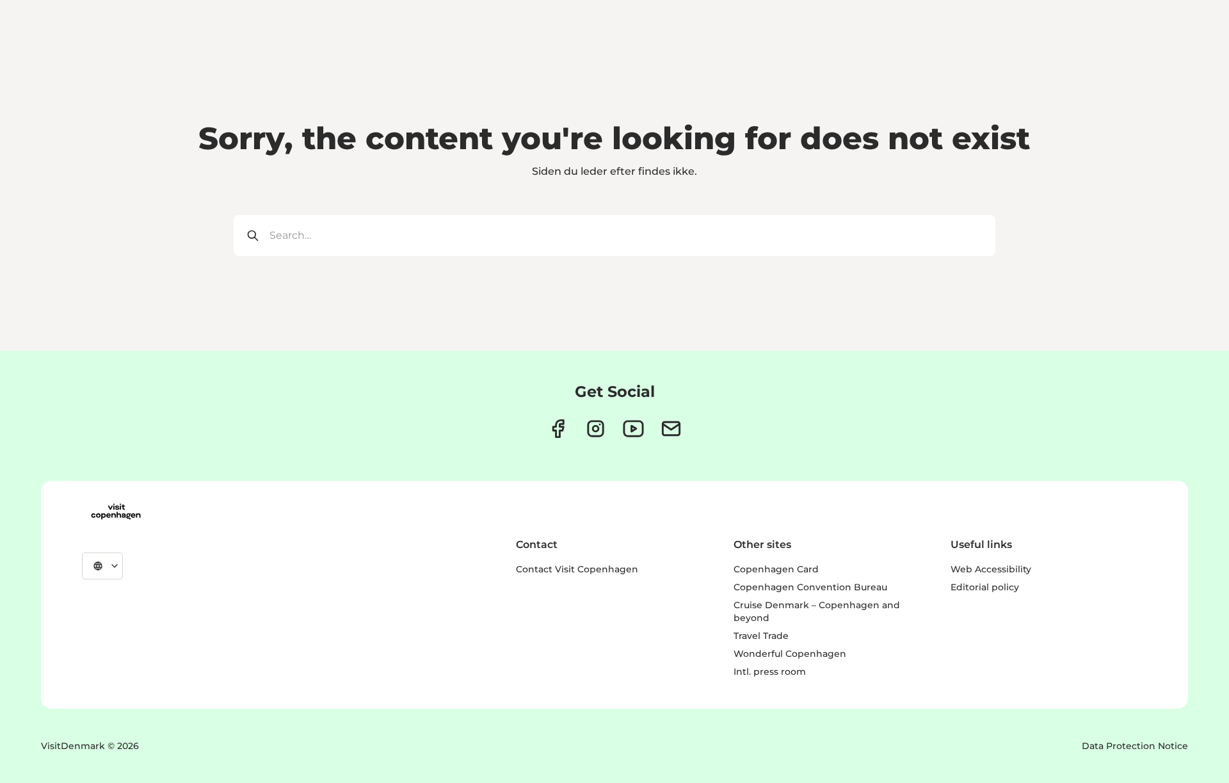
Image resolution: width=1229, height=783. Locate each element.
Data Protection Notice (1135, 746)
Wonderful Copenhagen (790, 653)
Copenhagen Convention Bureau (810, 587)
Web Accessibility (991, 569)
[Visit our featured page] (633, 428)
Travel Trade (761, 636)
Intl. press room (770, 671)
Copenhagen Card (776, 569)
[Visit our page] (595, 428)
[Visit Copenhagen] (116, 511)
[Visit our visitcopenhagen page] (558, 428)
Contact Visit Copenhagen (577, 569)
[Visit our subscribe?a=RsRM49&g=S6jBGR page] (671, 428)
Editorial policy (985, 587)
